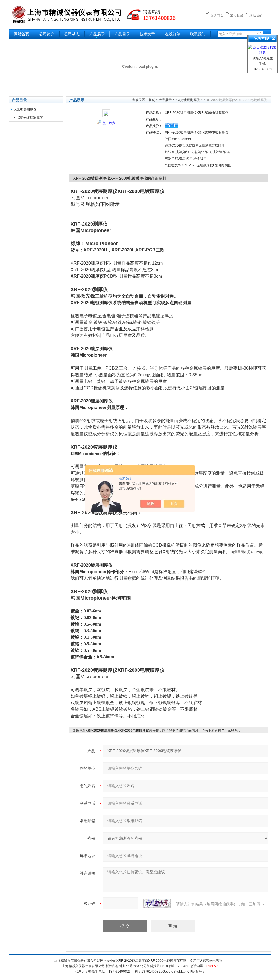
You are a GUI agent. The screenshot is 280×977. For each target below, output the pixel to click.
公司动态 (72, 34)
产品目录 (122, 34)
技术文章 (147, 34)
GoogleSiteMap (174, 971)
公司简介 (46, 34)
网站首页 (21, 34)
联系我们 (255, 15)
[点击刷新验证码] (157, 903)
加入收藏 (236, 15)
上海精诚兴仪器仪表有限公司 (97, 14)
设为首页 (217, 15)
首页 (151, 100)
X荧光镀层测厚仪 (30, 118)
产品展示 (97, 34)
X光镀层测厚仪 (25, 109)
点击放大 (108, 123)
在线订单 (172, 34)
